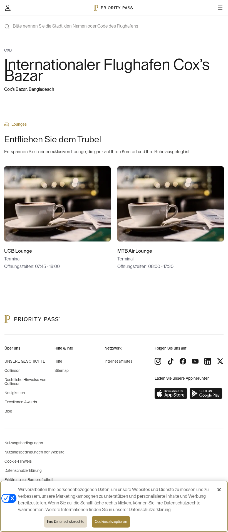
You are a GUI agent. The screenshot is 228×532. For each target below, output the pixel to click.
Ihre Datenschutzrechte (65, 521)
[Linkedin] (207, 361)
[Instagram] (158, 361)
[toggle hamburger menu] (220, 7)
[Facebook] (183, 361)
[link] (171, 393)
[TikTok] (170, 361)
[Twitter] (220, 361)
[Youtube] (195, 361)
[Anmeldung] (7, 7)
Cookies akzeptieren (111, 521)
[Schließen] (219, 490)
